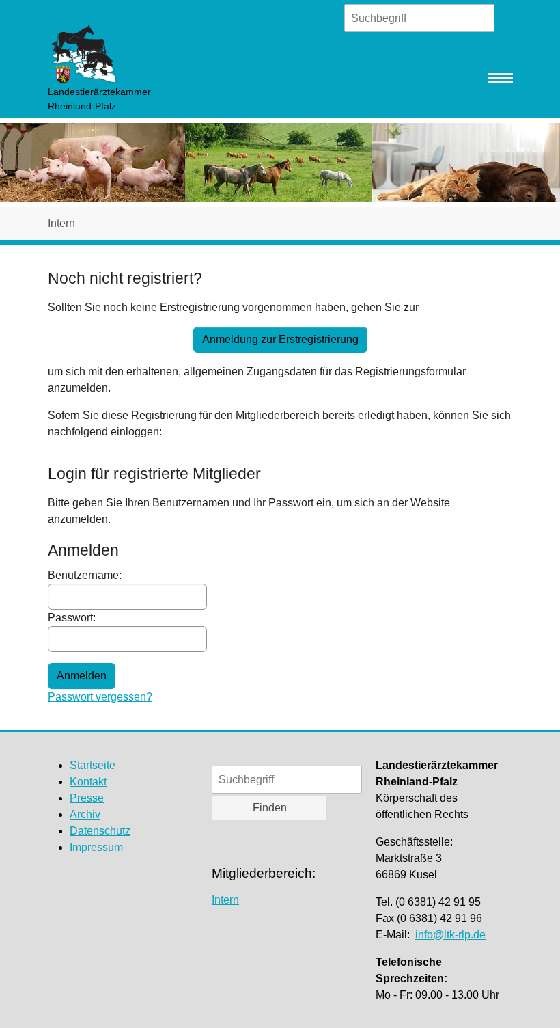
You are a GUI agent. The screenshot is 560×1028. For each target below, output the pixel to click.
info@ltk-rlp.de (450, 935)
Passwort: (72, 617)
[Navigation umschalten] (500, 78)
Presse (87, 798)
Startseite (92, 765)
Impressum (96, 847)
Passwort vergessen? (100, 697)
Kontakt (88, 781)
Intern (225, 900)
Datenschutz (100, 831)
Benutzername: (85, 575)
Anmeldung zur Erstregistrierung (280, 339)
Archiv (85, 814)
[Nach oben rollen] (530, 998)
